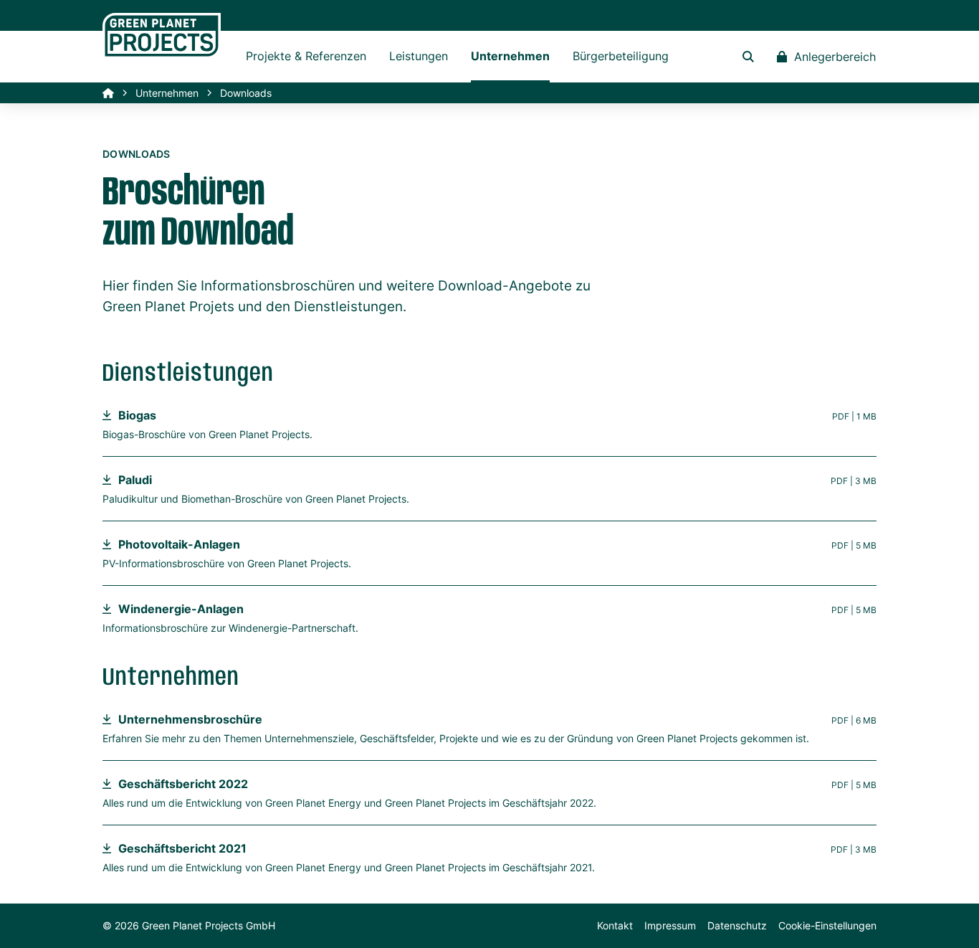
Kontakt (615, 925)
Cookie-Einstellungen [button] (827, 925)
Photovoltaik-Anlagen (179, 544)
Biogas (137, 415)
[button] (748, 57)
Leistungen (418, 56)
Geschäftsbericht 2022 (183, 784)
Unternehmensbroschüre (190, 719)
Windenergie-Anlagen (181, 609)
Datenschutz (737, 925)
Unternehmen (510, 56)
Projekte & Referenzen (306, 56)
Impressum (670, 925)
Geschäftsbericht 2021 (182, 848)
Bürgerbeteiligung (621, 56)
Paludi (135, 480)
